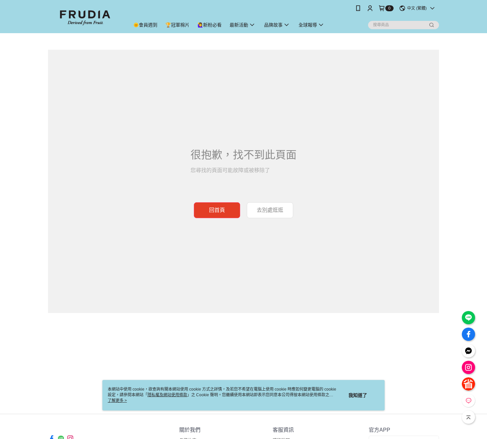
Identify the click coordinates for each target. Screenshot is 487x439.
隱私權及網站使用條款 (167, 395)
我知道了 (358, 395)
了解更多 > (117, 400)
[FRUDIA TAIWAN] (85, 17)
